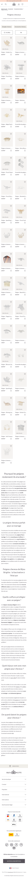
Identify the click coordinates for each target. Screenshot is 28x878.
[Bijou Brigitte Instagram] (11, 844)
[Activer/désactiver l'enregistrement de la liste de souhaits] (11, 38)
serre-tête (13, 678)
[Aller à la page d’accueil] (14, 4)
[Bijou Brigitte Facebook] (16, 844)
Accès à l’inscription (14, 861)
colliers (24, 686)
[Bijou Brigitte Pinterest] (21, 844)
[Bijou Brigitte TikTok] (7, 844)
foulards (16, 700)
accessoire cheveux (14, 501)
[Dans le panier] (11, 54)
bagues (18, 686)
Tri (21, 32)
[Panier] (26, 4)
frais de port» (10, 872)
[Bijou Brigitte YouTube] (14, 847)
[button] (19, 4)
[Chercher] (5, 4)
